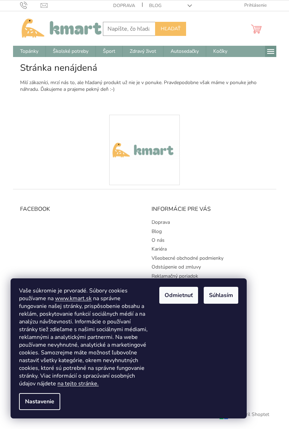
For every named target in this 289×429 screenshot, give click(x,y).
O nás (158, 240)
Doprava (124, 5)
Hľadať (170, 28)
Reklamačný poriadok (175, 276)
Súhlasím (221, 295)
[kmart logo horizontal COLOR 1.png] (144, 124)
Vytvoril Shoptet (251, 414)
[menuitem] (29, 51)
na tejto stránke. (78, 383)
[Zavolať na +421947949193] (30, 5)
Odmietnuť (179, 295)
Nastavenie (39, 401)
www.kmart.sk (73, 298)
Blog (155, 5)
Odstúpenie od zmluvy (176, 267)
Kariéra (159, 249)
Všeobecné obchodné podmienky (187, 258)
